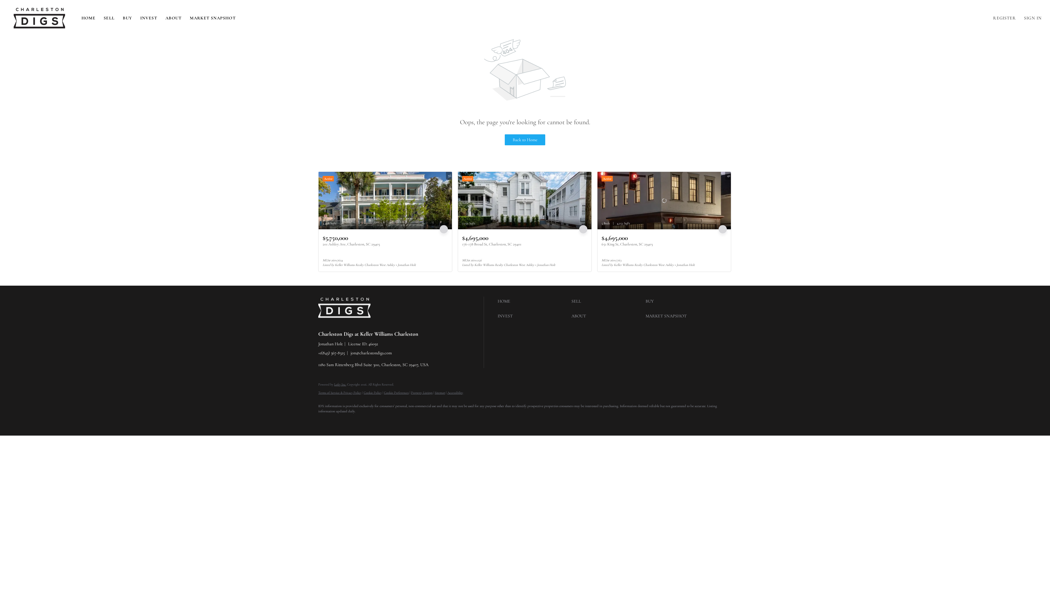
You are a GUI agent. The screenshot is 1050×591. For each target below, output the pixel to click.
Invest (148, 18)
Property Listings (422, 393)
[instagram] (372, 420)
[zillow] (356, 420)
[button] (39, 18)
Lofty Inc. (340, 384)
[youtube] (388, 420)
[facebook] (324, 420)
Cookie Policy (373, 393)
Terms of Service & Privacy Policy (339, 393)
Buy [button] (127, 18)
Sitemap (440, 393)
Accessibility (455, 393)
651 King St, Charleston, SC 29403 (627, 244)
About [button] (173, 18)
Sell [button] (109, 18)
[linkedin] (340, 420)
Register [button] (1004, 18)
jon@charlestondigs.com (371, 353)
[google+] (404, 420)
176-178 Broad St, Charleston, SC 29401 (491, 244)
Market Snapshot (213, 18)
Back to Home (525, 140)
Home (88, 18)
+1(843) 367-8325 (331, 353)
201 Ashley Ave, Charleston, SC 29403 (351, 244)
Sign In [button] (1033, 18)
